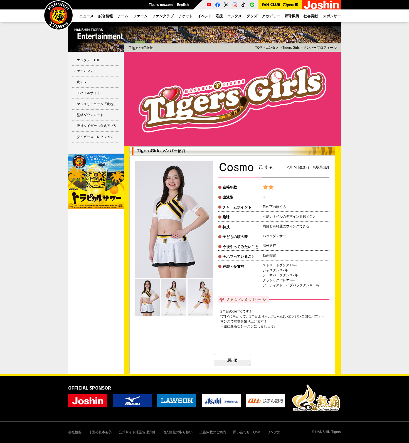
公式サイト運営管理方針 (137, 432)
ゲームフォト (87, 71)
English (183, 5)
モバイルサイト (88, 93)
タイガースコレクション (95, 137)
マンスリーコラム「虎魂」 (97, 104)
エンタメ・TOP (88, 60)
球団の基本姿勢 (100, 432)
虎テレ (82, 82)
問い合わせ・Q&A (246, 432)
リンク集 (273, 432)
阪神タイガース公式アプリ (97, 126)
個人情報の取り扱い (177, 432)
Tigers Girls (291, 48)
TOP (258, 48)
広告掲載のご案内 (212, 432)
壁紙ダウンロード (90, 115)
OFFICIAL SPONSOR (89, 388)
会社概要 (75, 432)
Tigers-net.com (161, 5)
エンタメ (272, 48)
